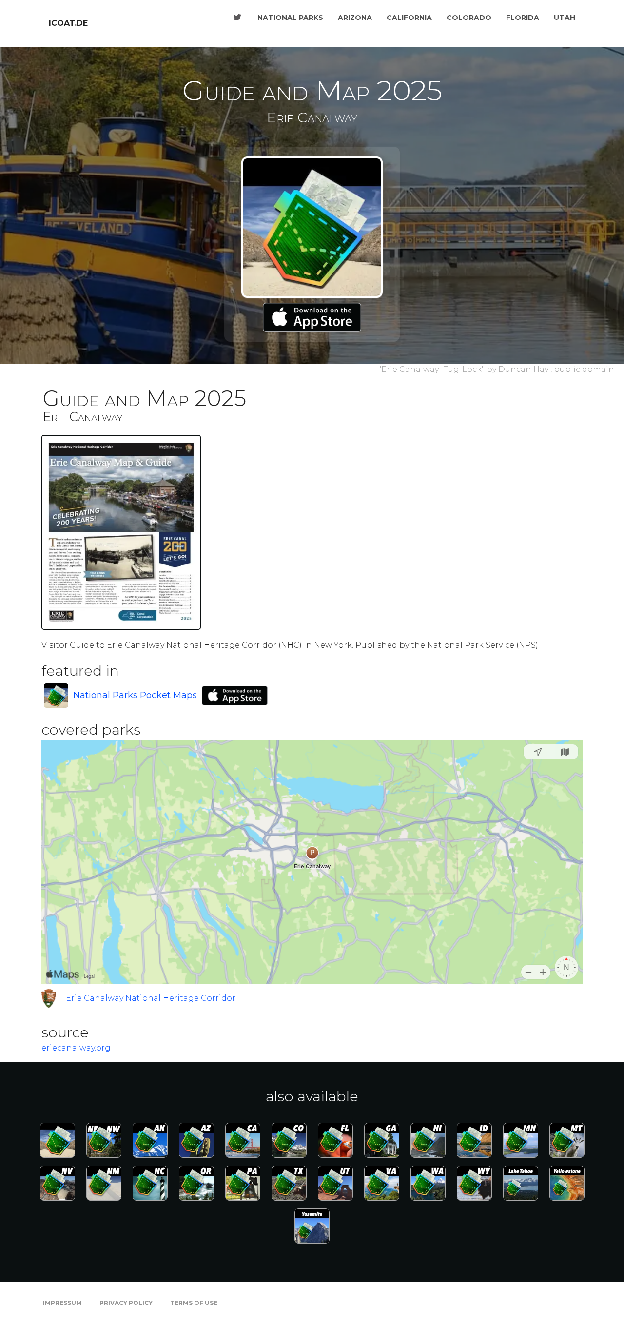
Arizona (355, 17)
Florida (522, 17)
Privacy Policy (126, 1302)
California (409, 17)
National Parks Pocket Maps (135, 695)
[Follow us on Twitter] (237, 17)
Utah (564, 17)
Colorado (469, 17)
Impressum (62, 1302)
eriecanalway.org (76, 1047)
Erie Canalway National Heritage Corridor (150, 998)
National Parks (290, 17)
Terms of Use (193, 1302)
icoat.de (68, 23)
